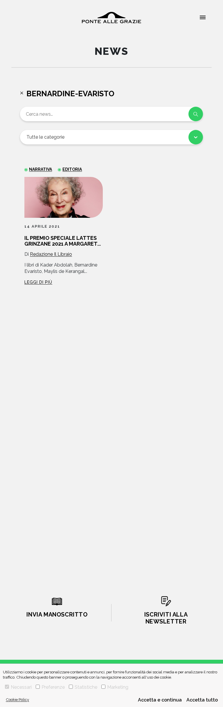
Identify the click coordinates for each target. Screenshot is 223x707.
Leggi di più (38, 282)
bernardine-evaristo (70, 93)
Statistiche (86, 687)
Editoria (72, 169)
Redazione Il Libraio (51, 254)
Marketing (117, 687)
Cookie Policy (17, 699)
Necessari (21, 687)
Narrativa (40, 169)
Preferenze (53, 687)
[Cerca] (195, 114)
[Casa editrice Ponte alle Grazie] (111, 17)
